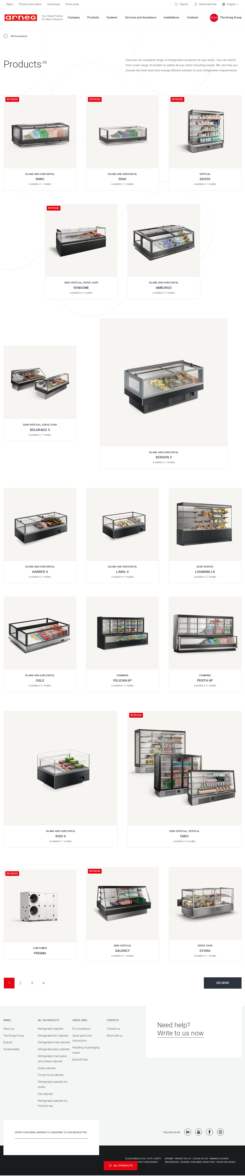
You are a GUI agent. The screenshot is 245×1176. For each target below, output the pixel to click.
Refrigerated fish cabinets (53, 1035)
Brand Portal (79, 1059)
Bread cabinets (47, 1068)
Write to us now (180, 1033)
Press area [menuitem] (72, 4)
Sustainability (11, 1049)
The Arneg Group (13, 1035)
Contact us (113, 1028)
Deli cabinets (45, 1093)
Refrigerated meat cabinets (54, 1042)
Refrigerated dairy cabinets (54, 1049)
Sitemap (169, 1159)
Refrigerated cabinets (50, 1028)
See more (222, 982)
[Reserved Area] (205, 4)
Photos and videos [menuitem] (30, 4)
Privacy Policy (183, 1159)
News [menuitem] (9, 4)
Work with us (114, 1035)
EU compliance (81, 1028)
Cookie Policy (200, 1159)
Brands (7, 1042)
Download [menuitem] (53, 4)
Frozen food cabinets (51, 1074)
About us (8, 1028)
